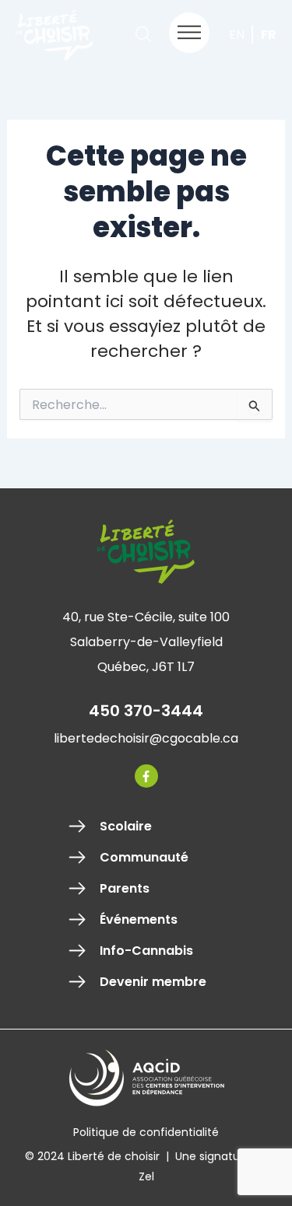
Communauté (144, 857)
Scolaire (126, 826)
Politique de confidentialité (146, 1132)
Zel (146, 1176)
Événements (139, 920)
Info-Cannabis (146, 951)
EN (237, 35)
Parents (125, 889)
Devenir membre (153, 982)
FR (268, 35)
